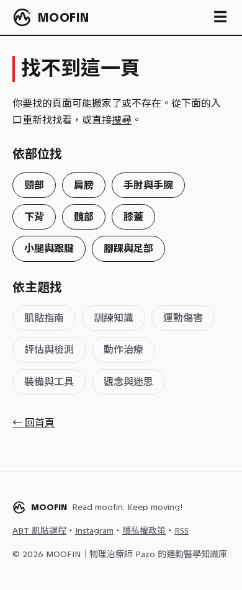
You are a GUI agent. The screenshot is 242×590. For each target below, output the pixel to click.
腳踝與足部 (128, 248)
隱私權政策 (144, 530)
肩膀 (84, 185)
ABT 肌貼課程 (39, 530)
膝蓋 (133, 217)
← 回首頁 (33, 423)
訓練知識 (113, 318)
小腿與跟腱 (49, 248)
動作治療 (123, 349)
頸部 (34, 185)
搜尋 (122, 120)
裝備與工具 (49, 382)
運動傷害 (183, 318)
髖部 (84, 217)
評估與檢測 (49, 349)
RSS (181, 530)
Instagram (94, 530)
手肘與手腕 (148, 185)
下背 (34, 217)
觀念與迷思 (128, 382)
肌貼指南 (44, 318)
